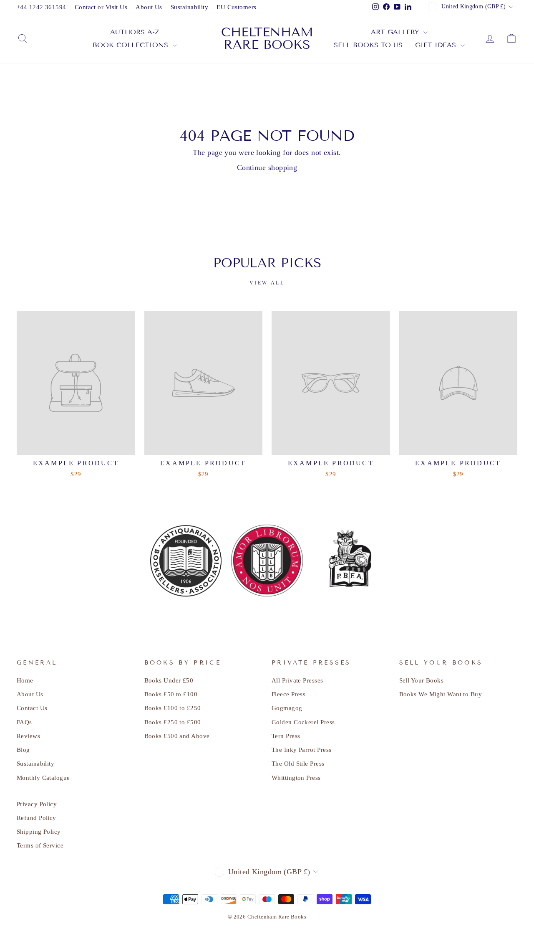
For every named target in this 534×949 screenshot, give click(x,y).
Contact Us (32, 707)
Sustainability (189, 6)
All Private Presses (297, 680)
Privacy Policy (37, 803)
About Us (149, 6)
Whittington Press (296, 777)
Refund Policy (36, 817)
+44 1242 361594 (41, 6)
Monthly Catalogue (43, 777)
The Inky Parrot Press (301, 749)
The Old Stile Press (298, 763)
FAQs (24, 722)
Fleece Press (288, 694)
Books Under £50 (169, 680)
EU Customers (236, 6)
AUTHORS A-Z (134, 32)
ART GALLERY (396, 32)
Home (25, 680)
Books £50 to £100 (171, 694)
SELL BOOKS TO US (368, 45)
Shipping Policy (39, 831)
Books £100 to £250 (172, 707)
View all (267, 283)
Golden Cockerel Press (303, 722)
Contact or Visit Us (101, 6)
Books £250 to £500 (172, 722)
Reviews (28, 735)
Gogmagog (287, 707)
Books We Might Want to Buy (440, 694)
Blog (23, 749)
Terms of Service (40, 845)
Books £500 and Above (177, 735)
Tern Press (286, 735)
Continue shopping (267, 167)
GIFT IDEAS (436, 45)
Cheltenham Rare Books (267, 38)
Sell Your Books (421, 680)
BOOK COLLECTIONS (132, 45)
